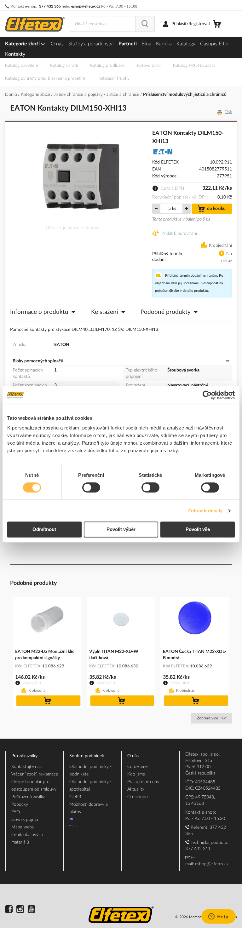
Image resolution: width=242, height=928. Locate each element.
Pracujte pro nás (143, 782)
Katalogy (185, 43)
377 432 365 (50, 6)
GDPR (75, 797)
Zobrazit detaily (205, 510)
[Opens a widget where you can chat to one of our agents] (218, 917)
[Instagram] (20, 910)
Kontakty (15, 54)
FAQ (15, 812)
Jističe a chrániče (124, 94)
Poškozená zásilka (28, 797)
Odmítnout (44, 529)
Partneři (127, 43)
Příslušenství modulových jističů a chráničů (185, 94)
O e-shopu (137, 797)
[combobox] (102, 24)
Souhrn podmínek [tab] (86, 756)
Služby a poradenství (91, 43)
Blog (146, 43)
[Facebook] (9, 910)
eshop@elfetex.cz (85, 6)
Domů (11, 94)
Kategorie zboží (23, 43)
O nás (57, 43)
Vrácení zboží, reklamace (34, 774)
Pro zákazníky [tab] (24, 756)
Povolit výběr (121, 529)
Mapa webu (22, 827)
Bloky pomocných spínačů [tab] (38, 361)
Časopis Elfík (214, 43)
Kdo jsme (136, 774)
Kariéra (164, 43)
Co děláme (137, 766)
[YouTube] (31, 910)
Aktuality (135, 789)
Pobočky (19, 804)
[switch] (91, 488)
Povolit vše (198, 529)
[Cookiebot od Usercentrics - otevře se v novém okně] (207, 395)
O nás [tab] (133, 756)
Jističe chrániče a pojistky (79, 94)
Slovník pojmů (24, 819)
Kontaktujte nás (26, 766)
